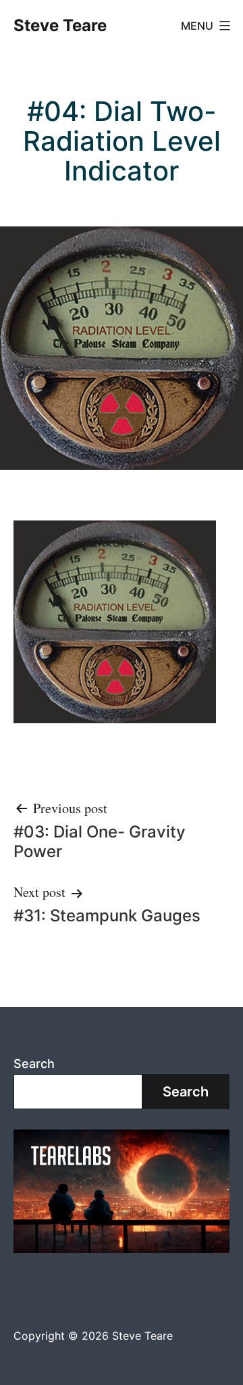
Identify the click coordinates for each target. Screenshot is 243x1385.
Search (34, 1063)
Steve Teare (60, 25)
